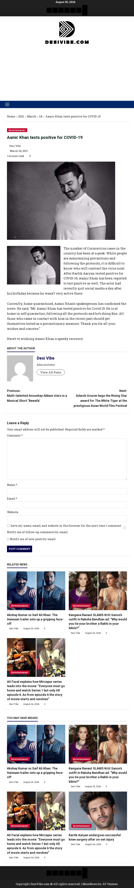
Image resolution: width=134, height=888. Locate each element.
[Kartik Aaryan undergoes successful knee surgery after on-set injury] (98, 811)
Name (12, 485)
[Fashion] (67, 10)
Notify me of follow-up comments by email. (37, 532)
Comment (15, 435)
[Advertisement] (67, 71)
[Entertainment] (55, 10)
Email (12, 498)
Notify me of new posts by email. (33, 539)
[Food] (78, 10)
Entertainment (17, 130)
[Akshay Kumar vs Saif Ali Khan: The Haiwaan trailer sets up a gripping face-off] (36, 590)
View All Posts (50, 372)
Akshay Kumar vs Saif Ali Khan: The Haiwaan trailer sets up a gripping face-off (35, 619)
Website (12, 512)
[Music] (61, 10)
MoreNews (90, 884)
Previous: (37, 396)
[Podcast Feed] (84, 12)
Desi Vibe (15, 146)
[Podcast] (84, 7)
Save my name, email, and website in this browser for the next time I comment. (66, 525)
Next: (100, 398)
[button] (7, 104)
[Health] (73, 10)
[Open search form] (129, 104)
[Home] (49, 10)
